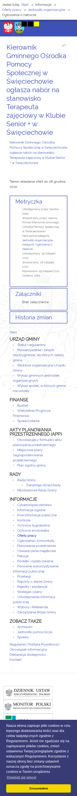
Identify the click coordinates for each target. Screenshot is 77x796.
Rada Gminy (26, 480)
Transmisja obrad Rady (43, 485)
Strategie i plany (29, 592)
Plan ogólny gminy (31, 465)
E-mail (66, 140)
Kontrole (23, 520)
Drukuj (60, 140)
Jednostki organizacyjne (37, 240)
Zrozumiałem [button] (38, 788)
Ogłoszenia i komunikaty (36, 541)
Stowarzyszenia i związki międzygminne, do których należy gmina (38, 355)
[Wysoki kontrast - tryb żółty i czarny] (36, 24)
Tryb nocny (15, 24)
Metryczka (28, 201)
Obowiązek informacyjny (28, 649)
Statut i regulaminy (31, 345)
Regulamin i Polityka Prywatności (34, 644)
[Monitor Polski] (27, 706)
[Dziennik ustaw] (27, 692)
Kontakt (15, 660)
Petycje (22, 556)
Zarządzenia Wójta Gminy (36, 612)
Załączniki (28, 294)
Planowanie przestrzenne (36, 546)
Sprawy (23, 637)
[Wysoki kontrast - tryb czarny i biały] (24, 24)
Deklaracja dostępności (28, 655)
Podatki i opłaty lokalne (35, 561)
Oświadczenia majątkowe (36, 551)
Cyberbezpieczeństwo (34, 505)
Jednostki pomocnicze (34, 632)
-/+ (63, 45)
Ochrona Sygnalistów (33, 525)
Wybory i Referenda (32, 607)
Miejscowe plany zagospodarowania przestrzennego (28, 455)
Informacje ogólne (31, 510)
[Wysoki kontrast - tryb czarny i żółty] (30, 24)
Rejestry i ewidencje (32, 587)
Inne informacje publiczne (37, 515)
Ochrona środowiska (33, 530)
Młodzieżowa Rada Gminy (37, 490)
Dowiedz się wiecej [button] (21, 777)
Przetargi (24, 576)
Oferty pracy (26, 536)
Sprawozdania (28, 421)
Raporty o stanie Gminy (35, 582)
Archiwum (24, 627)
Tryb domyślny (8, 24)
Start (13, 332)
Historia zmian (33, 317)
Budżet (22, 405)
